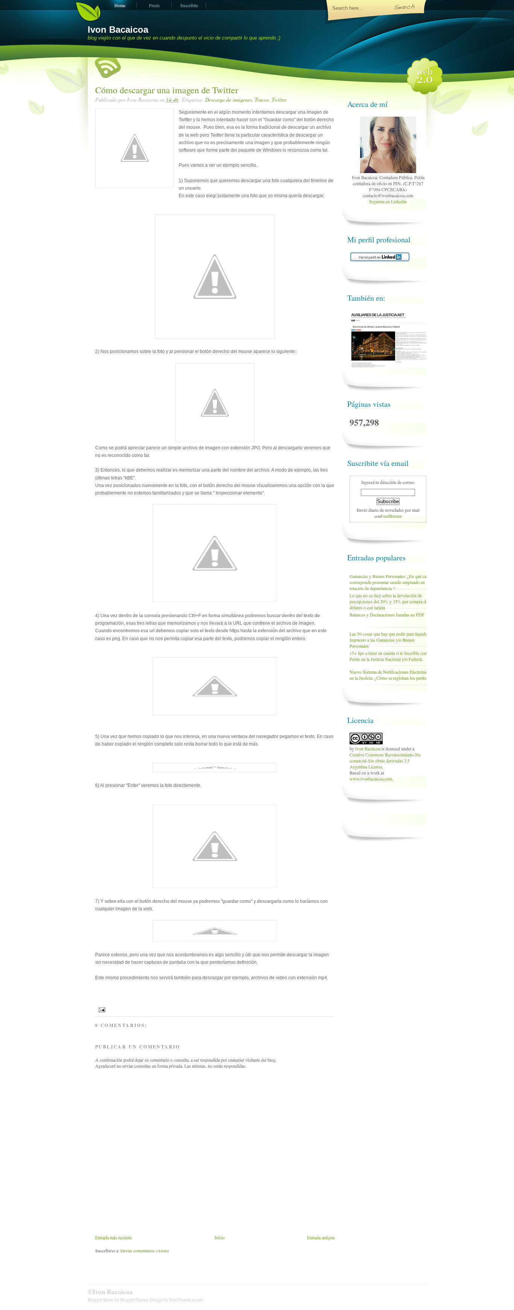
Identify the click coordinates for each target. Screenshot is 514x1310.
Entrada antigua (321, 1237)
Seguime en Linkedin (388, 201)
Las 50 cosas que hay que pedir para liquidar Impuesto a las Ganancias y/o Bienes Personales (389, 640)
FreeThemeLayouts (186, 1299)
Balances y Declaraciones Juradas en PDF (387, 615)
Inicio (219, 1237)
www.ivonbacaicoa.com (371, 779)
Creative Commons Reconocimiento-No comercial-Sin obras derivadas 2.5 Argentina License (385, 761)
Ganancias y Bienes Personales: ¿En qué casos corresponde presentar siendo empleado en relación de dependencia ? (391, 582)
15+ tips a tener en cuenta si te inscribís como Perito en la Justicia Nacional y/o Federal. (390, 656)
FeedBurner (391, 516)
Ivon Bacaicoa (118, 29)
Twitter (279, 99)
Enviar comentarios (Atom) (144, 1251)
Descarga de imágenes (228, 99)
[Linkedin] (388, 171)
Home (119, 5)
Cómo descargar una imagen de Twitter (166, 90)
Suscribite (189, 5)
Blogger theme (101, 1299)
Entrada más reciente (113, 1237)
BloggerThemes (134, 1299)
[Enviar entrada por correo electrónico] (101, 1010)
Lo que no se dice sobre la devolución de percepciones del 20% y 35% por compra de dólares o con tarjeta (389, 601)
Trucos (262, 99)
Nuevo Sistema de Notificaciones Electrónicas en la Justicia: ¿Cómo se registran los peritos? (390, 675)
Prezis (154, 5)
